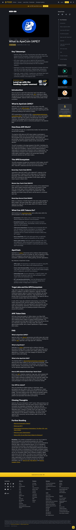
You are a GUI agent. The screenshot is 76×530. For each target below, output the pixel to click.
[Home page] (8, 2)
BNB (60, 486)
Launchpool (34, 494)
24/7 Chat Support (62, 498)
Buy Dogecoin (48, 512)
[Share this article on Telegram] (66, 14)
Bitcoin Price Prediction (50, 502)
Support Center (62, 499)
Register (66, 2)
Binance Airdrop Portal (63, 510)
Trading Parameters (62, 508)
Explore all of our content (37, 474)
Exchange (34, 483)
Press (20, 489)
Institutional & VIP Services (51, 486)
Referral (60, 484)
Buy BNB (47, 508)
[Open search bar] (58, 2)
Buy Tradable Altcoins (50, 515)
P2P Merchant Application (50, 483)
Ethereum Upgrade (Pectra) (51, 505)
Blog (20, 497)
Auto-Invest (34, 495)
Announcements (22, 486)
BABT (33, 498)
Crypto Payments (35, 487)
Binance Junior (35, 489)
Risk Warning (21, 500)
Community (21, 498)
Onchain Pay (48, 489)
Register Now (64, 115)
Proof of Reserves (62, 492)
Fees (60, 503)
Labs (47, 487)
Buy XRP (47, 510)
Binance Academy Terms (25, 524)
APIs (60, 505)
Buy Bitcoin (48, 507)
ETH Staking (34, 497)
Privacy (20, 494)
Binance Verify (61, 506)
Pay (33, 486)
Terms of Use (13, 524)
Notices (20, 501)
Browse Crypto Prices (50, 496)
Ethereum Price (48, 499)
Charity (33, 501)
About (20, 483)
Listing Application (49, 484)
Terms (20, 492)
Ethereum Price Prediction (50, 504)
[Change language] (71, 2)
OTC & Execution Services (64, 487)
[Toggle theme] (73, 2)
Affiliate (60, 483)
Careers (20, 484)
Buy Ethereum (48, 513)
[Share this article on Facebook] (62, 14)
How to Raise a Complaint (64, 513)
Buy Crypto (34, 484)
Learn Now (46, 6)
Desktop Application (22, 504)
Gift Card (34, 492)
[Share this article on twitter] (58, 14)
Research (34, 500)
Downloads (21, 503)
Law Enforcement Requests (64, 511)
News (20, 487)
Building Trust (21, 495)
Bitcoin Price (48, 498)
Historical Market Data (63, 489)
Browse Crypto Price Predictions (52, 501)
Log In (62, 2)
